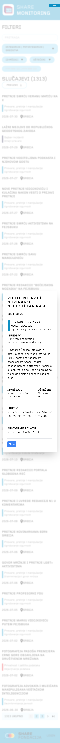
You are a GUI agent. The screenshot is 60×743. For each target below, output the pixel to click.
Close (12, 444)
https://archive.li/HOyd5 (23, 432)
